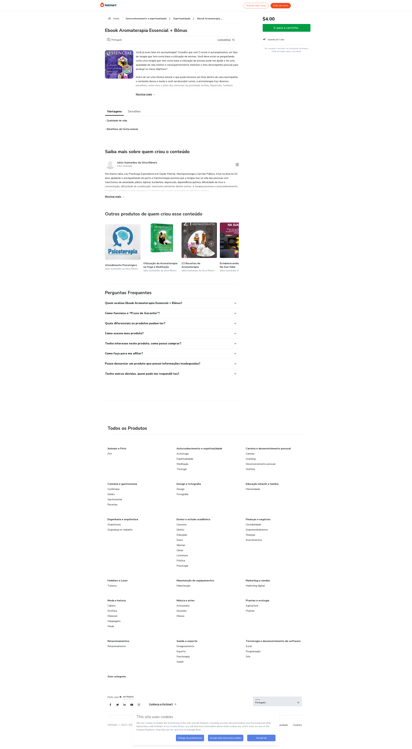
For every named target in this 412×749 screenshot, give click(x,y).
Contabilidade (253, 524)
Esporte (181, 651)
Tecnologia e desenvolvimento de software (273, 641)
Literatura (182, 555)
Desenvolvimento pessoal (261, 464)
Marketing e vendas (258, 580)
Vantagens (114, 111)
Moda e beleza (117, 600)
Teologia (182, 469)
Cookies (297, 725)
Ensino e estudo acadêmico (193, 519)
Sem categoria (117, 676)
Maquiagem (114, 621)
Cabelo (112, 605)
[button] (168, 303)
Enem (180, 540)
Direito (180, 529)
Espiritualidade (185, 459)
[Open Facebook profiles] (110, 705)
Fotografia (182, 494)
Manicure (112, 616)
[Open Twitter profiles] (117, 705)
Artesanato (183, 605)
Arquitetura (114, 524)
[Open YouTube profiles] (131, 705)
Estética (112, 611)
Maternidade (253, 489)
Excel (249, 646)
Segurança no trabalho (120, 529)
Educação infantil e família (262, 484)
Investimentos (254, 540)
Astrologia (183, 453)
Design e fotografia (189, 484)
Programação (253, 651)
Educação (182, 535)
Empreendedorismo (257, 529)
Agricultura (252, 605)
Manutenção (183, 586)
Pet (110, 453)
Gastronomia (115, 499)
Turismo (112, 586)
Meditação (182, 464)
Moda (111, 626)
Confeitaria (113, 489)
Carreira (250, 453)
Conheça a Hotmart (161, 704)
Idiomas (181, 545)
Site (248, 656)
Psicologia (182, 566)
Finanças (250, 535)
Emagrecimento (185, 646)
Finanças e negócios (258, 519)
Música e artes (186, 600)
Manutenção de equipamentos (195, 580)
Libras (180, 550)
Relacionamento (117, 646)
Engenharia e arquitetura (123, 519)
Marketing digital (255, 586)
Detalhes (134, 111)
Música (180, 616)
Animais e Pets (117, 448)
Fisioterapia (183, 656)
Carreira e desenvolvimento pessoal (268, 448)
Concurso (182, 524)
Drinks (111, 494)
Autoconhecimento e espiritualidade (199, 448)
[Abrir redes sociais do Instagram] (237, 165)
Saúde (180, 662)
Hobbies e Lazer (118, 580)
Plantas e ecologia (257, 600)
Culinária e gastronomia (122, 484)
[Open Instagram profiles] (138, 705)
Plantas (250, 611)
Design (180, 489)
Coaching (251, 459)
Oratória (250, 469)
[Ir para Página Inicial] (108, 4)
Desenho (182, 611)
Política (181, 560)
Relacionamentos (118, 641)
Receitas (112, 504)
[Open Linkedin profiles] (124, 705)
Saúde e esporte (187, 641)
